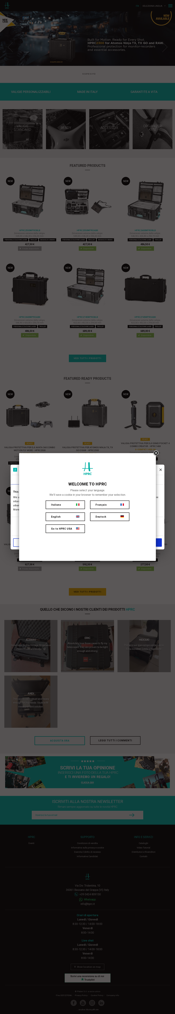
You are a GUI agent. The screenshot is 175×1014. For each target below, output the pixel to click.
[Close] (156, 453)
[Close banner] (160, 470)
